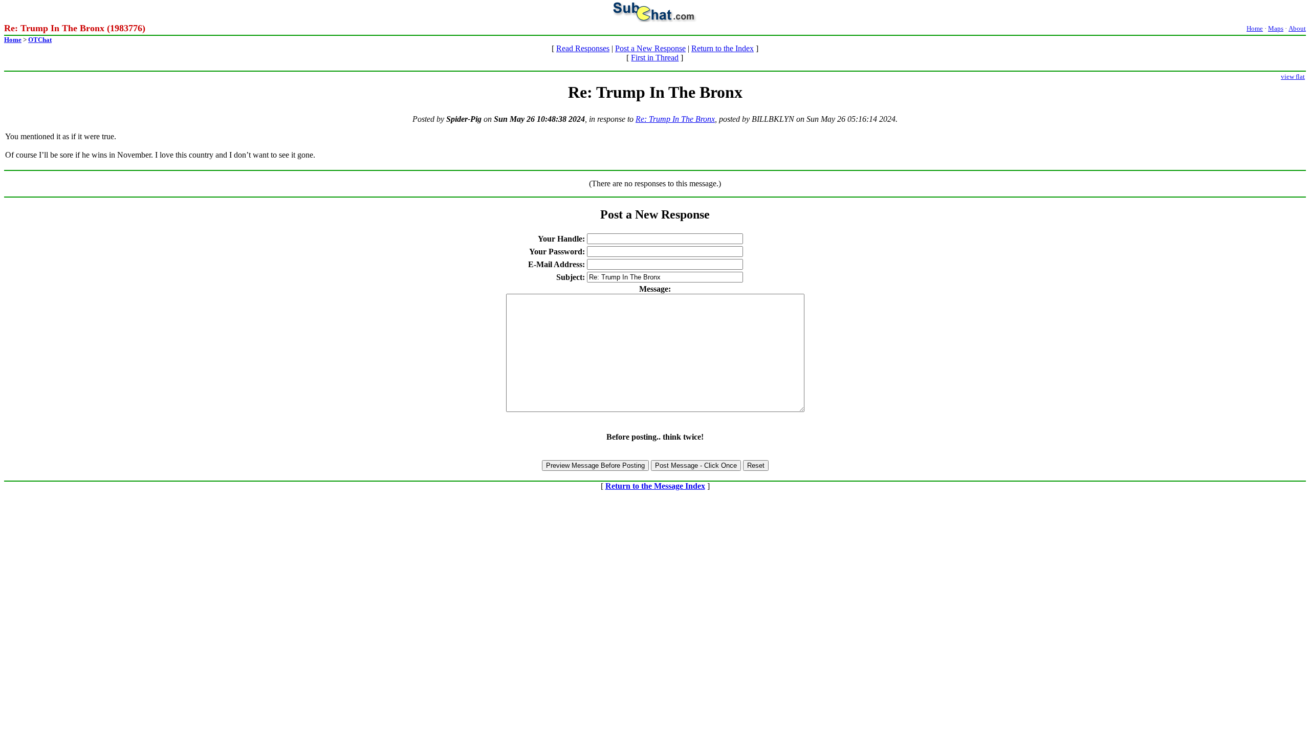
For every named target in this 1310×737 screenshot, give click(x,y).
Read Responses (582, 48)
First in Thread (655, 57)
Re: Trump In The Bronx (675, 119)
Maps (1275, 28)
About (1297, 28)
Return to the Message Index (655, 486)
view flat (1293, 76)
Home (1255, 28)
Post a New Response (650, 48)
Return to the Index (722, 48)
